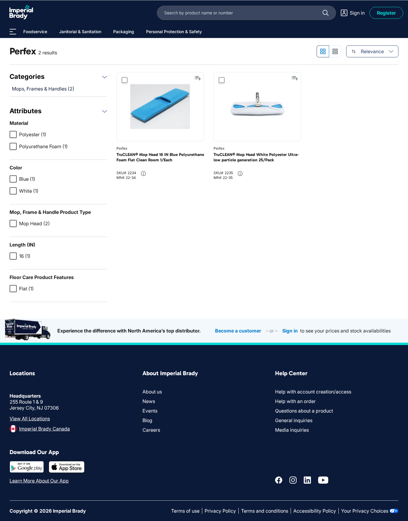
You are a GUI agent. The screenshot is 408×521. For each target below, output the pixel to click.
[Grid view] (323, 51)
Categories (27, 76)
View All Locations (30, 419)
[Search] (326, 13)
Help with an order (295, 401)
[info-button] (143, 173)
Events (149, 411)
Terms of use (185, 511)
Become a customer (238, 331)
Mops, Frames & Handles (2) (43, 89)
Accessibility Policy (314, 511)
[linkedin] (307, 480)
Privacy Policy (220, 511)
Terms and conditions (264, 511)
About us (152, 392)
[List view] (335, 51)
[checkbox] (13, 134)
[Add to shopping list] (197, 78)
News (148, 401)
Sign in (290, 331)
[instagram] (293, 480)
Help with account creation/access (313, 392)
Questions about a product (304, 411)
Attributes (26, 111)
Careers (151, 430)
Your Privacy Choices (364, 511)
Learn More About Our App (39, 481)
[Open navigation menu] (13, 31)
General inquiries (293, 420)
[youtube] (323, 480)
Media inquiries (292, 430)
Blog (147, 420)
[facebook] (278, 480)
